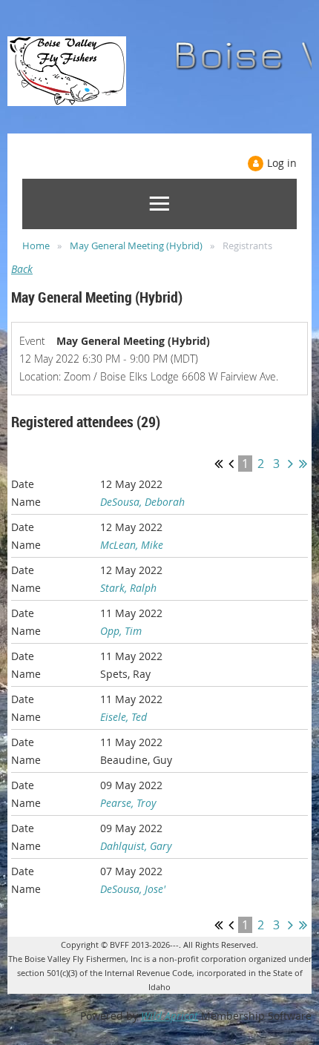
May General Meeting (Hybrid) (136, 245)
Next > (290, 463)
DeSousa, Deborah (142, 502)
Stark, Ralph (128, 588)
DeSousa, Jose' (132, 889)
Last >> (303, 463)
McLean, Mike (131, 545)
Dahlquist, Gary (135, 846)
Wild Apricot (169, 1016)
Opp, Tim (121, 631)
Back (22, 269)
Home (36, 245)
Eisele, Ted (123, 717)
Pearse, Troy (128, 803)
